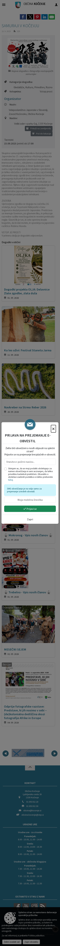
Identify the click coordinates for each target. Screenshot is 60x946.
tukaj (10, 479)
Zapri (30, 519)
